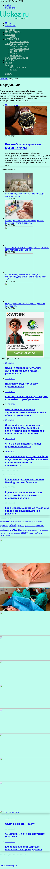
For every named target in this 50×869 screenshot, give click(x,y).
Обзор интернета (18, 67)
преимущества (41, 530)
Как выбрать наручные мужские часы (23, 146)
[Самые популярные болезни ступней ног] (25, 586)
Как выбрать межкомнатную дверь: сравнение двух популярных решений (27, 248)
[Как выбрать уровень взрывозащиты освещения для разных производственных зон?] (19, 272)
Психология (16, 55)
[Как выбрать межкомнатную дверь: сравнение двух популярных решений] (19, 245)
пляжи (25, 530)
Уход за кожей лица (19, 48)
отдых (17, 529)
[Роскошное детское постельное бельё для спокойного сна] (19, 191)
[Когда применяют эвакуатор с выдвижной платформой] (19, 301)
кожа (12, 525)
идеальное (4, 526)
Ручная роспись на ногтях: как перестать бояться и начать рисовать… (24, 222)
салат (31, 533)
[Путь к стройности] (9, 812)
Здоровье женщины (16, 44)
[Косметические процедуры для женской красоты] (25, 635)
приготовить (5, 533)
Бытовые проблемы (19, 41)
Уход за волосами (18, 46)
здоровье (37, 521)
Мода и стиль (13, 32)
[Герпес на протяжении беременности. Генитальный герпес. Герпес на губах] (25, 659)
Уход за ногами (17, 51)
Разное (9, 65)
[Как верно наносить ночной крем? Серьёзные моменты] (25, 810)
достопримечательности (23, 521)
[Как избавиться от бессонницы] (25, 708)
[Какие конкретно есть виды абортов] (25, 611)
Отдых (8, 62)
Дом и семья (12, 39)
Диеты (13, 37)
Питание (10, 34)
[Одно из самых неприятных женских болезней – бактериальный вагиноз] (25, 562)
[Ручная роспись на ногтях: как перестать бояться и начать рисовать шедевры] (19, 218)
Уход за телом (16, 53)
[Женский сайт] (14, 19)
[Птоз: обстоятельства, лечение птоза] (25, 732)
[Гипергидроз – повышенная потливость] (25, 683)
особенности (5, 530)
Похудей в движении (17, 58)
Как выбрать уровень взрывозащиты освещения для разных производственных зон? (25, 276)
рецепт (24, 533)
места (40, 525)
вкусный (3, 521)
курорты (19, 525)
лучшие (29, 525)
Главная (4, 79)
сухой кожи (37, 533)
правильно (31, 530)
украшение (5, 535)
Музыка (13, 69)
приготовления (15, 533)
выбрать (10, 521)
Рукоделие (11, 60)
